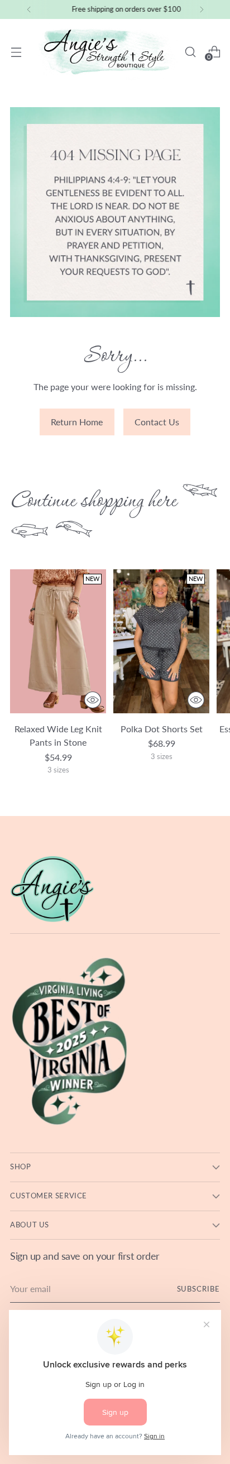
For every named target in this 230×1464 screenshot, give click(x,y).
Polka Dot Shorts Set (162, 728)
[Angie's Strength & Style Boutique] (108, 51)
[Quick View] (92, 700)
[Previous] (29, 9)
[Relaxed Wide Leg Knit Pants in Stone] (58, 641)
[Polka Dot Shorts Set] (161, 641)
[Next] (201, 9)
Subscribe (199, 1289)
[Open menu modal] (15, 51)
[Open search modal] (190, 51)
